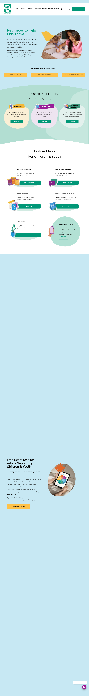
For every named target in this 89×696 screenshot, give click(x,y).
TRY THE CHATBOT (67, 182)
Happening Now (37, 8)
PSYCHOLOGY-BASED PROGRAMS (74, 75)
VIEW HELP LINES (63, 237)
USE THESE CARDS (29, 182)
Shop (59, 9)
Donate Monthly (79, 9)
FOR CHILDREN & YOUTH (44, 75)
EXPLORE (16, 121)
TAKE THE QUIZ (29, 206)
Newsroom (44, 8)
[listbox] (64, 9)
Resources (50, 8)
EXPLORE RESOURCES (19, 506)
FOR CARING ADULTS (15, 75)
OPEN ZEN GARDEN (27, 235)
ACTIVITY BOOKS (66, 206)
